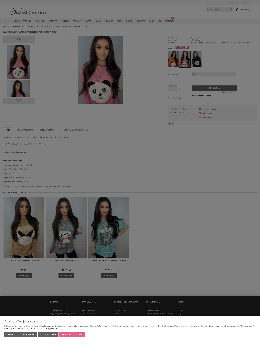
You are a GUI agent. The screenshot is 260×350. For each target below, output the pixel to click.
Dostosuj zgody (48, 334)
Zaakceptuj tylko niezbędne (20, 334)
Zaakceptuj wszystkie (72, 334)
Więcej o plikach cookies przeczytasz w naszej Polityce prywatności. (31, 328)
